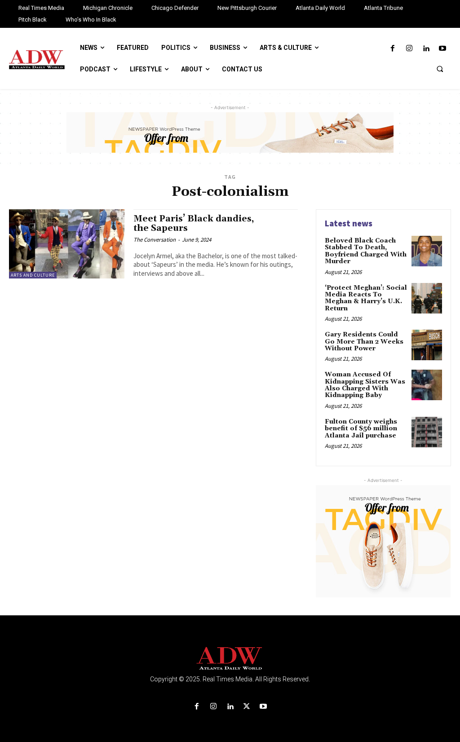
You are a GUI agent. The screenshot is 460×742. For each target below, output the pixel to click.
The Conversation (154, 239)
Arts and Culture (33, 275)
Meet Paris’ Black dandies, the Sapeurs (193, 223)
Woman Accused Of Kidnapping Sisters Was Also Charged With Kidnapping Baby (365, 385)
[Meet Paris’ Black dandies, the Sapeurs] (66, 243)
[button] (440, 68)
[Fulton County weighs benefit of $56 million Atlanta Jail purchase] (426, 432)
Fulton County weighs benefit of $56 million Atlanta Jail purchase (361, 429)
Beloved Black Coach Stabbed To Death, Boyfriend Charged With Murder (366, 251)
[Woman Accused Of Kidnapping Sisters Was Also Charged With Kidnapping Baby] (426, 385)
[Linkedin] (426, 49)
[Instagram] (409, 49)
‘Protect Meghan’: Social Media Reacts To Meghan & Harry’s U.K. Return (366, 298)
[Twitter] (247, 707)
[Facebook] (392, 49)
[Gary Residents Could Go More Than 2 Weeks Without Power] (426, 345)
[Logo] (230, 659)
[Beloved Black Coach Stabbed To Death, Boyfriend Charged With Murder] (426, 251)
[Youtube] (443, 49)
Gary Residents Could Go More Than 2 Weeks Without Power (364, 342)
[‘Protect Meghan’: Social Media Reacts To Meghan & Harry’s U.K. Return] (426, 298)
